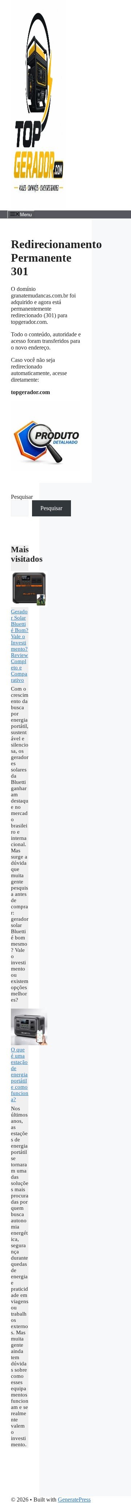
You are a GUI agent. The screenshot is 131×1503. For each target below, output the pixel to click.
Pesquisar (22, 497)
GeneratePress (74, 1499)
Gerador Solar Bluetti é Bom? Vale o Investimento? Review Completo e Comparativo (19, 646)
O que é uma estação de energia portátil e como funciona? (19, 1074)
